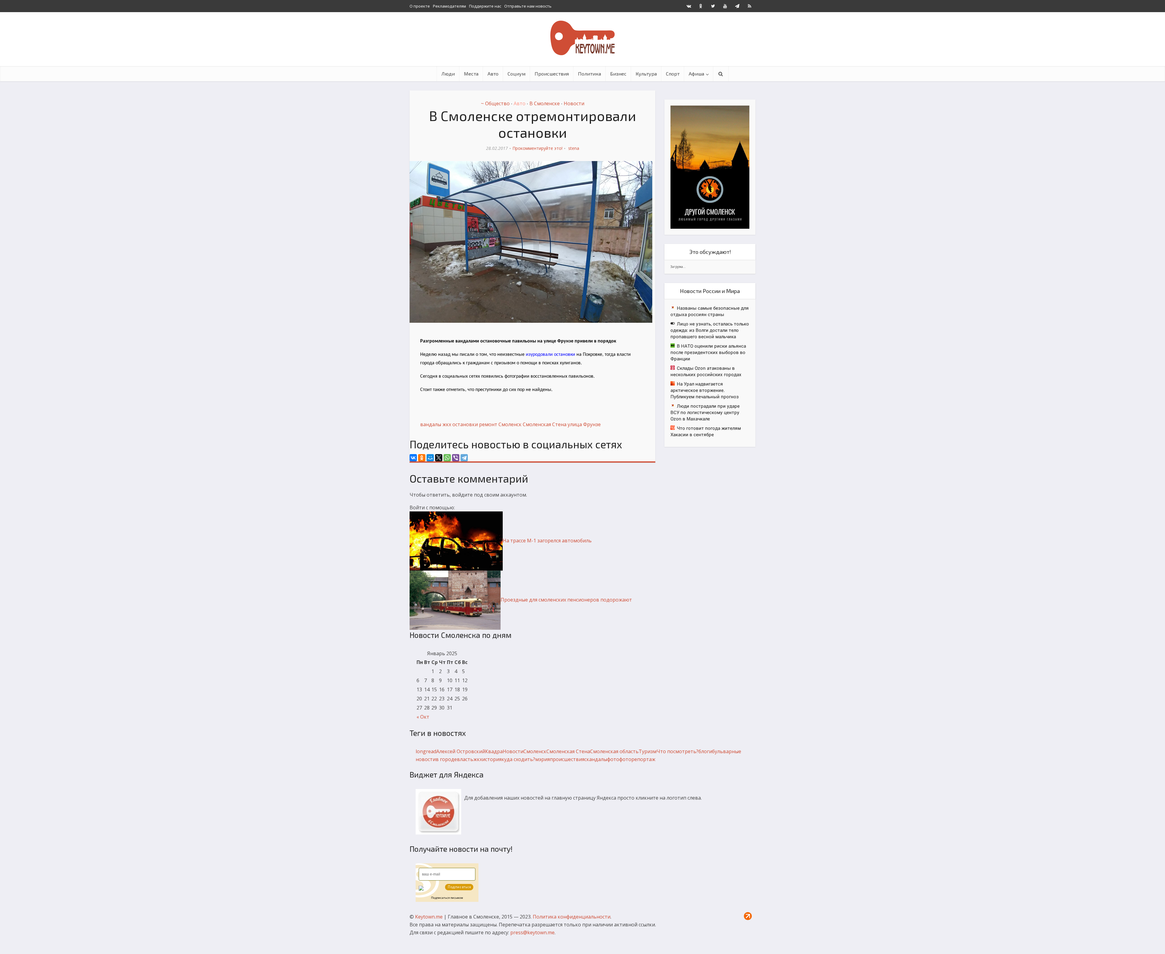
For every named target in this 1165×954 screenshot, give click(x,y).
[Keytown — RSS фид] (749, 6)
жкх (446, 424)
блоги (705, 751)
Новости (574, 103)
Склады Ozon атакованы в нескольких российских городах (705, 371)
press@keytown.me (532, 932)
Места (471, 73)
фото (613, 759)
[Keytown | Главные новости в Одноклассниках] (701, 6)
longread (426, 751)
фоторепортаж (637, 759)
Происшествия (552, 73)
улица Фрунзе (584, 424)
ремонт (488, 424)
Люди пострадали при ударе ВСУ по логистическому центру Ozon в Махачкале (705, 412)
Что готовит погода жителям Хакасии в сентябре (705, 431)
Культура (646, 73)
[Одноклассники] (421, 457)
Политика (589, 73)
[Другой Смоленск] (709, 167)
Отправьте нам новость (528, 6)
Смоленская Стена (544, 424)
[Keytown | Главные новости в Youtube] (725, 6)
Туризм (648, 751)
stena (573, 148)
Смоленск (510, 424)
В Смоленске (544, 103)
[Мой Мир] (430, 457)
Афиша (696, 73)
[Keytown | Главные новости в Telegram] (737, 6)
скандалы (595, 759)
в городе (446, 759)
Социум (516, 73)
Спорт (673, 73)
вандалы (430, 424)
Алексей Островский (460, 751)
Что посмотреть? (677, 751)
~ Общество (495, 103)
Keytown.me (429, 916)
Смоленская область (614, 751)
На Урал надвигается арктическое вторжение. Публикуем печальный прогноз (704, 390)
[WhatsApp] (447, 457)
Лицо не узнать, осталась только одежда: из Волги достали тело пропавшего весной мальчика (709, 330)
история (491, 759)
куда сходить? (518, 759)
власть (465, 759)
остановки (465, 424)
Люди (448, 73)
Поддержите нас (485, 6)
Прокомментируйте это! (537, 148)
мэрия (542, 759)
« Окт (423, 716)
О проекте (420, 6)
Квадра (494, 751)
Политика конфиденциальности (571, 916)
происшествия (567, 759)
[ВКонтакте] (413, 457)
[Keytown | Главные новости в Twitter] (713, 6)
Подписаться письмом (447, 897)
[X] (438, 457)
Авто (493, 73)
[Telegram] (464, 457)
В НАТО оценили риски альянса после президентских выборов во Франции (708, 352)
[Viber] (455, 457)
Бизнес (618, 73)
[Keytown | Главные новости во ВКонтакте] (689, 6)
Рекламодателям (449, 6)
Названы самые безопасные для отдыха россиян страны (709, 311)
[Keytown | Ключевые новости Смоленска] (582, 38)
